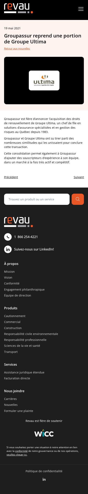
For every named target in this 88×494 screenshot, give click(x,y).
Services (10, 364)
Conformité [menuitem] (11, 283)
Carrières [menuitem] (10, 399)
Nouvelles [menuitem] (11, 405)
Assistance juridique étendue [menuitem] (24, 372)
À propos (11, 263)
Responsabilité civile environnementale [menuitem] (31, 334)
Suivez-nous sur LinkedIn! (34, 249)
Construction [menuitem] (13, 328)
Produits (10, 308)
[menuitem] (44, 479)
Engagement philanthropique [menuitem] (24, 289)
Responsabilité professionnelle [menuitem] (25, 340)
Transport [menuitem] (11, 352)
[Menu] (81, 9)
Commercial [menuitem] (12, 322)
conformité (21, 451)
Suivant (79, 177)
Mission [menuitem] (9, 271)
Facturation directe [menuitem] (17, 378)
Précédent (11, 177)
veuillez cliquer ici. (17, 454)
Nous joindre (14, 391)
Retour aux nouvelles (17, 48)
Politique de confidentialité (44, 471)
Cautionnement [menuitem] (14, 316)
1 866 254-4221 (26, 237)
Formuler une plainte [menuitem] (18, 411)
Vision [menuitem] (8, 277)
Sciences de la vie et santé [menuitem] (22, 346)
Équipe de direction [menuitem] (17, 295)
